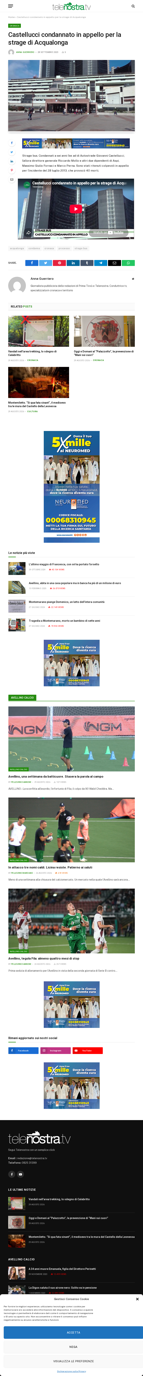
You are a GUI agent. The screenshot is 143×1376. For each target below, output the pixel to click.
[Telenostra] (71, 6)
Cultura (32, 411)
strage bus (81, 248)
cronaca (49, 248)
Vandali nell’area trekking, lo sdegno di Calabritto (32, 353)
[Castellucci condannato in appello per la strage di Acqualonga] (71, 130)
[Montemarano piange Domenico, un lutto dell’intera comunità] (17, 606)
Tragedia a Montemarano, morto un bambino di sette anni (64, 620)
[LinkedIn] (11, 161)
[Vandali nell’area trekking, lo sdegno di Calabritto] (38, 331)
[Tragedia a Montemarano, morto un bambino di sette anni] (17, 625)
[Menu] (10, 6)
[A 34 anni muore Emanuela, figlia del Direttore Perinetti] (16, 1273)
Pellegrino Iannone (21, 782)
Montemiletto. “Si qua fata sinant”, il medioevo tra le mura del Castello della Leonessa (37, 404)
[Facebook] (11, 142)
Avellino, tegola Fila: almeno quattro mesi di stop (43, 958)
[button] (137, 1299)
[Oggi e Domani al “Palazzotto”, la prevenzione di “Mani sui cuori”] (104, 331)
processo (64, 248)
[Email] (11, 179)
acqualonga (17, 248)
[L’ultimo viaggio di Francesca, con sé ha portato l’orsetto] (17, 568)
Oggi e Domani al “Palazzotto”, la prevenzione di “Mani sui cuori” (104, 353)
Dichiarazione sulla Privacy (71, 1371)
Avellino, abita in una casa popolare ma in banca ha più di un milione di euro (75, 583)
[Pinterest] (11, 170)
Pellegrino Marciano (22, 873)
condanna (34, 248)
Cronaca (14, 26)
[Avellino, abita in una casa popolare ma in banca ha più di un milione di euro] (17, 587)
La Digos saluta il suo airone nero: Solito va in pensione (63, 1287)
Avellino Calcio (22, 697)
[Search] (133, 6)
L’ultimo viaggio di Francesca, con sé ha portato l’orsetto (64, 564)
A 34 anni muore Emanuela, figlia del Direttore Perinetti (62, 1268)
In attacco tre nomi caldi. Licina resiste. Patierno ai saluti (50, 867)
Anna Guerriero (25, 52)
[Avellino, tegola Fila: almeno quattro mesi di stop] (71, 921)
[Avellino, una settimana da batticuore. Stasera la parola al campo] (71, 738)
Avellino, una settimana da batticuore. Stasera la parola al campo (56, 776)
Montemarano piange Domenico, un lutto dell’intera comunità (66, 601)
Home (11, 17)
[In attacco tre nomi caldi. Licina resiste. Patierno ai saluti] (71, 830)
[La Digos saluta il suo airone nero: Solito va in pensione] (16, 1291)
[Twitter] (11, 152)
